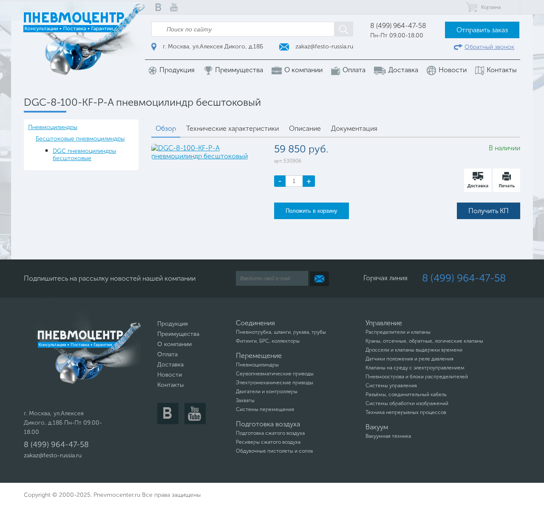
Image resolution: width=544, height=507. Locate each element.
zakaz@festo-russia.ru (323, 46)
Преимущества (238, 70)
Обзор (166, 128)
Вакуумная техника (388, 436)
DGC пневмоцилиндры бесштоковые (84, 154)
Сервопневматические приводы (275, 374)
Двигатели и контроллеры (267, 391)
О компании (303, 70)
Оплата (353, 70)
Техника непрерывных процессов (406, 412)
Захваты (245, 400)
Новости (452, 70)
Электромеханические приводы (274, 383)
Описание (305, 128)
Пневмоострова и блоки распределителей (417, 377)
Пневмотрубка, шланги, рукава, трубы (281, 332)
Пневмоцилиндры (52, 127)
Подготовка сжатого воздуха (270, 433)
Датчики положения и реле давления (409, 359)
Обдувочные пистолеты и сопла (274, 451)
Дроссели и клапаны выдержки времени (414, 350)
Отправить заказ (482, 30)
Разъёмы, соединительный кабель (406, 394)
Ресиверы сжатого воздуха (268, 442)
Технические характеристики (232, 128)
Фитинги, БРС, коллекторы (268, 341)
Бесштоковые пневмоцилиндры (80, 138)
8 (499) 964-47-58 (398, 26)
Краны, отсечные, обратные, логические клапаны (424, 341)
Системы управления (391, 386)
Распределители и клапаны (398, 332)
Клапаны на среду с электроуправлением (415, 368)
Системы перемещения (265, 409)
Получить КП (488, 211)
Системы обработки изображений (407, 403)
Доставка (402, 70)
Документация (354, 128)
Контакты (501, 70)
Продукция (176, 70)
